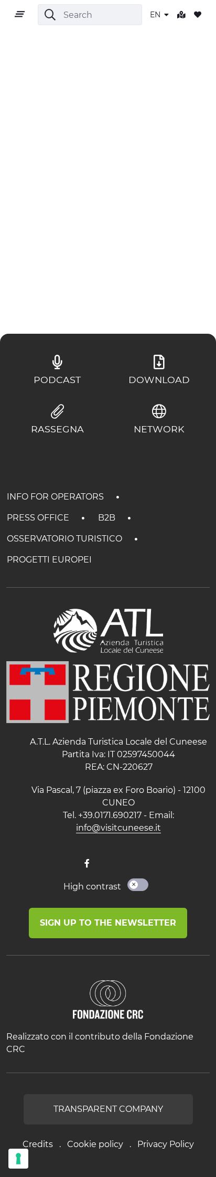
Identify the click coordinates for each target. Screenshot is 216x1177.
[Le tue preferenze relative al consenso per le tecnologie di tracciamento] (18, 1159)
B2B (107, 518)
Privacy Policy (165, 1144)
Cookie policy (95, 1144)
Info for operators (56, 497)
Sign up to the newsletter (108, 923)
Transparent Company (108, 1109)
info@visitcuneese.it (118, 828)
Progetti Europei (49, 560)
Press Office (39, 518)
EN (156, 14)
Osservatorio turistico (65, 539)
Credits (38, 1144)
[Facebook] (87, 863)
